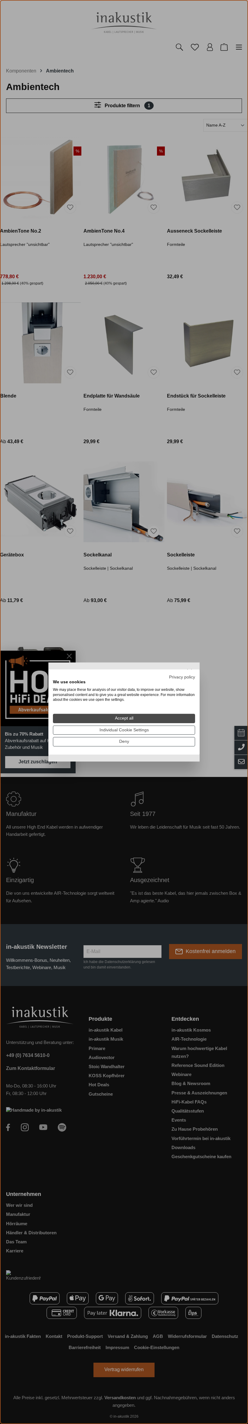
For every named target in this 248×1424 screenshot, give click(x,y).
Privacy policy (182, 677)
